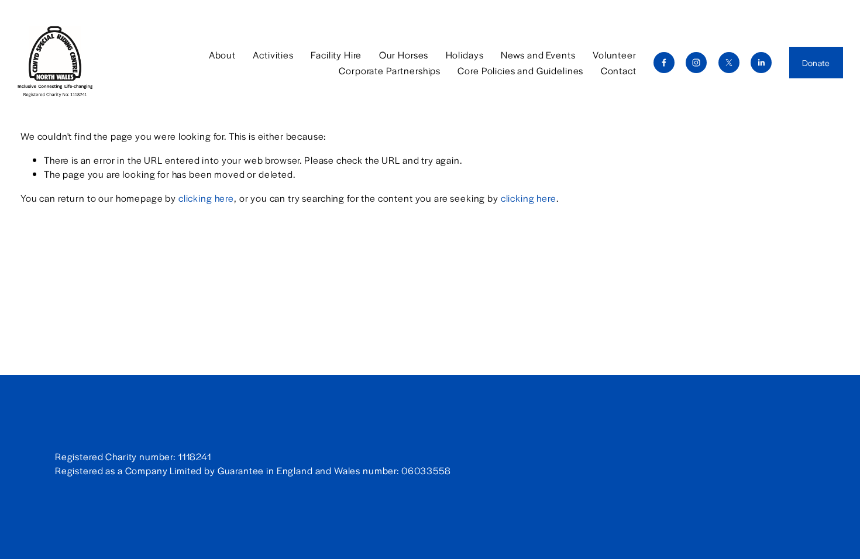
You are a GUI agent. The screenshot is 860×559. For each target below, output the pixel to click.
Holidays (465, 54)
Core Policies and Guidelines (520, 70)
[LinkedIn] (761, 62)
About (222, 54)
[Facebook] (664, 62)
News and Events (538, 54)
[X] (728, 62)
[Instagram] (696, 62)
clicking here (206, 198)
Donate (816, 62)
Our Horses (404, 54)
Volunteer (615, 54)
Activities (273, 54)
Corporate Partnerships (390, 70)
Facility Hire (336, 54)
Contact (619, 70)
